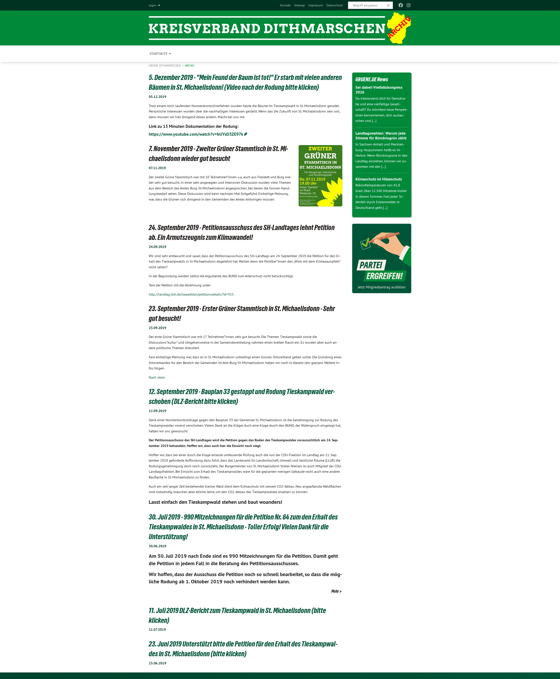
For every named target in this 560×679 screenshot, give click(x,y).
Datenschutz (334, 5)
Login (152, 5)
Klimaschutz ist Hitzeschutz (378, 179)
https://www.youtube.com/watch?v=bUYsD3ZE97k (196, 134)
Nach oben (157, 377)
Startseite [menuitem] (158, 53)
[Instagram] (408, 5)
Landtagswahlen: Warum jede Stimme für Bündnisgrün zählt (380, 136)
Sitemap (299, 5)
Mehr (335, 591)
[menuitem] (285, 5)
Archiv (189, 66)
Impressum (315, 5)
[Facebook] (400, 5)
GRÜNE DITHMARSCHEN (165, 66)
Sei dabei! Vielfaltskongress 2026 (378, 90)
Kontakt (285, 5)
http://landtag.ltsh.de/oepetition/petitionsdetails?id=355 (191, 294)
